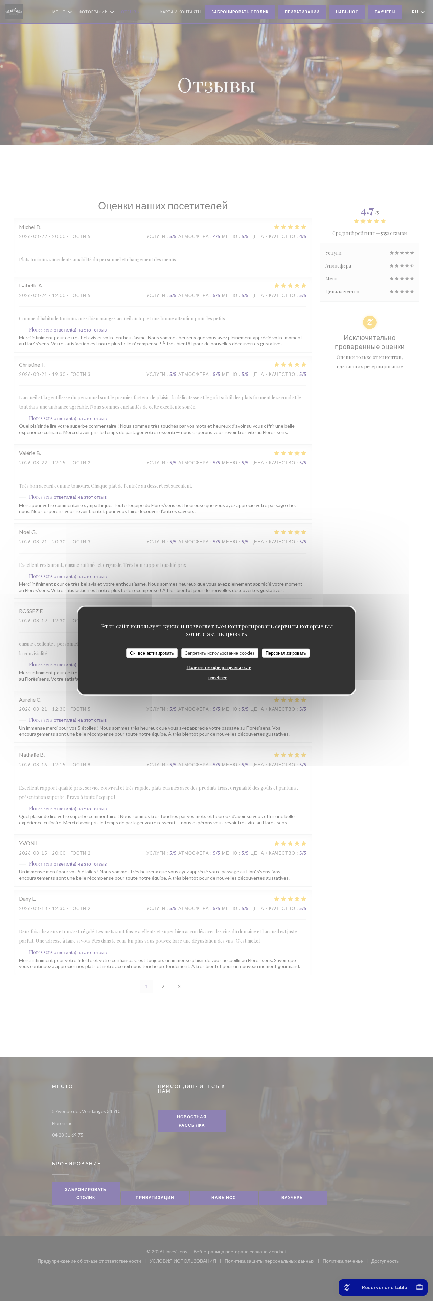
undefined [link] (217, 677)
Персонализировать (286, 653)
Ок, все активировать (152, 653)
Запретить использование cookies (220, 653)
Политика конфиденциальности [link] (219, 667)
